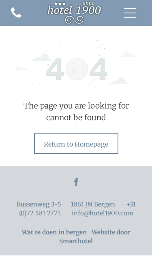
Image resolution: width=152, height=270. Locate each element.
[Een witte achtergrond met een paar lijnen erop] (16, 17)
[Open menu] (130, 13)
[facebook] (76, 183)
